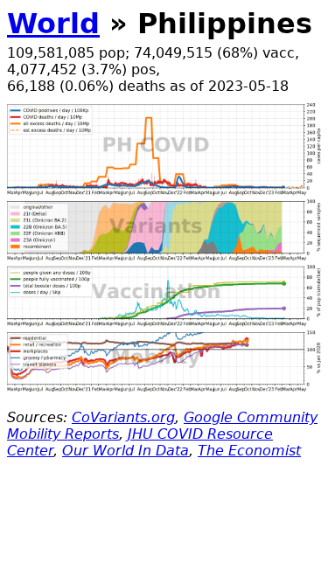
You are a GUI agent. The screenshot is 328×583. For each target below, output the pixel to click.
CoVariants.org (123, 417)
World (53, 23)
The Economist (249, 450)
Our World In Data (125, 450)
